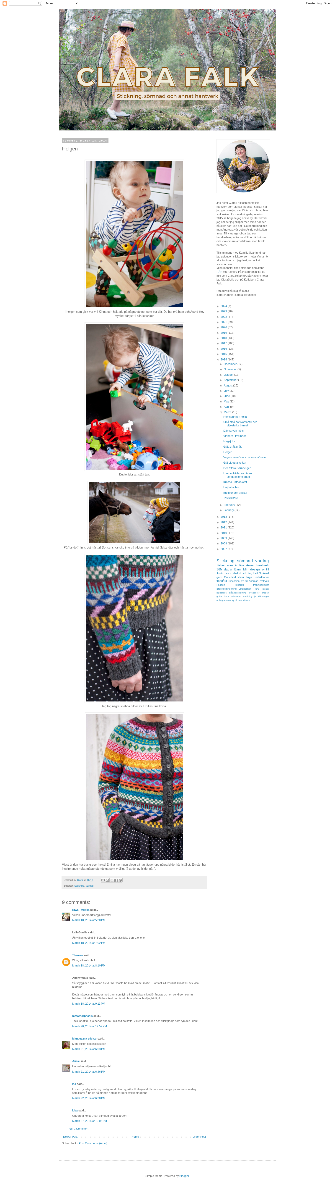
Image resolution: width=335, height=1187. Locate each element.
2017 (224, 343)
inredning (248, 596)
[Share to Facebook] (116, 880)
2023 (224, 311)
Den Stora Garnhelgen (237, 468)
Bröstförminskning (226, 588)
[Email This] (103, 880)
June (227, 396)
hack (226, 596)
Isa (74, 1084)
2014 (224, 359)
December (230, 364)
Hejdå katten (231, 487)
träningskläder (261, 584)
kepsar (265, 589)
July (226, 390)
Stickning (79, 885)
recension (234, 581)
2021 (224, 322)
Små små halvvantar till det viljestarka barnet (240, 423)
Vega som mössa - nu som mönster (245, 457)
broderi (265, 592)
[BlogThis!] (107, 880)
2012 (224, 522)
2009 (224, 538)
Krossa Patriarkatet (235, 482)
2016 (224, 348)
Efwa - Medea (81, 909)
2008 (224, 543)
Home (135, 1136)
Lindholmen (245, 588)
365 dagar (224, 569)
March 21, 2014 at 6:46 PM (88, 1071)
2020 (224, 327)
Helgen (227, 452)
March (228, 412)
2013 (224, 516)
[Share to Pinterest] (120, 880)
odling (219, 600)
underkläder (261, 577)
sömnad (245, 560)
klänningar (263, 596)
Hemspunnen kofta (235, 416)
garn (219, 577)
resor (228, 573)
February (230, 505)
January (229, 510)
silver (240, 577)
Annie (76, 1061)
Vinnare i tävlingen (235, 436)
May (227, 401)
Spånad (264, 573)
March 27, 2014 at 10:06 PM (89, 1121)
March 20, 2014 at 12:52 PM (89, 1026)
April (227, 406)
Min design (251, 569)
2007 (224, 549)
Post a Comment (78, 1128)
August (228, 385)
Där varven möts (233, 430)
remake (227, 600)
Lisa (75, 1110)
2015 (224, 354)
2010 (224, 533)
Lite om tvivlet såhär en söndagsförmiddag (237, 475)
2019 (224, 332)
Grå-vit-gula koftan (234, 462)
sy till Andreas (249, 581)
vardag (89, 885)
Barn (237, 569)
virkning (247, 573)
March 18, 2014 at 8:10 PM (88, 965)
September (231, 380)
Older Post (199, 1136)
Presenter (254, 592)
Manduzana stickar (84, 1038)
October (229, 374)
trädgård (221, 581)
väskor (246, 600)
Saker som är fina (230, 565)
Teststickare (230, 498)
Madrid (236, 573)
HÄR (219, 271)
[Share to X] (111, 880)
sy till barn (237, 600)
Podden (220, 584)
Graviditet (230, 577)
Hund (257, 589)
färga (249, 577)
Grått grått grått (232, 446)
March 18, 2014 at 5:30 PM (88, 920)
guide (219, 596)
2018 (224, 338)
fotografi (239, 584)
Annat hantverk (257, 565)
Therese (77, 955)
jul (255, 596)
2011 (224, 527)
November (230, 369)
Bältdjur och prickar (235, 492)
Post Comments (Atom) (93, 1143)
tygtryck (264, 581)
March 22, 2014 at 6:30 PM (88, 1098)
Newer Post (70, 1136)
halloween (236, 596)
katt (255, 573)
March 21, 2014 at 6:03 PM (88, 1049)
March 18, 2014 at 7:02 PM (88, 943)
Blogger (184, 1176)
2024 (224, 306)
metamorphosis (82, 1016)
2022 (224, 316)
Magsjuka (229, 441)
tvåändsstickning (238, 592)
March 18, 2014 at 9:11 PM (88, 1003)
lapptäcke (221, 592)
